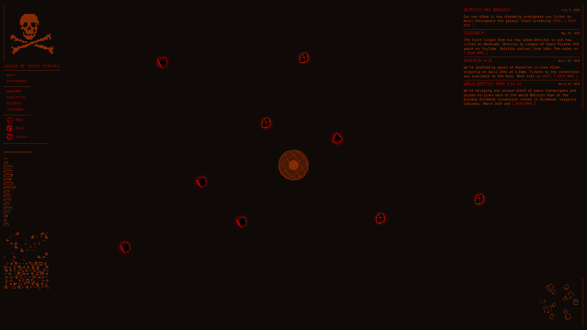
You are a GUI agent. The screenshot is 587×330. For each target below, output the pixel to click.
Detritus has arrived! (487, 10)
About (11, 75)
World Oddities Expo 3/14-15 (493, 84)
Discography (17, 81)
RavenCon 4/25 (478, 61)
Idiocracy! (474, 33)
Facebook (14, 103)
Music (20, 128)
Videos (21, 137)
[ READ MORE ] (476, 53)
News (19, 120)
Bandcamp (14, 91)
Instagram (15, 110)
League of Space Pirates (32, 66)
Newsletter (16, 97)
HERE (557, 21)
